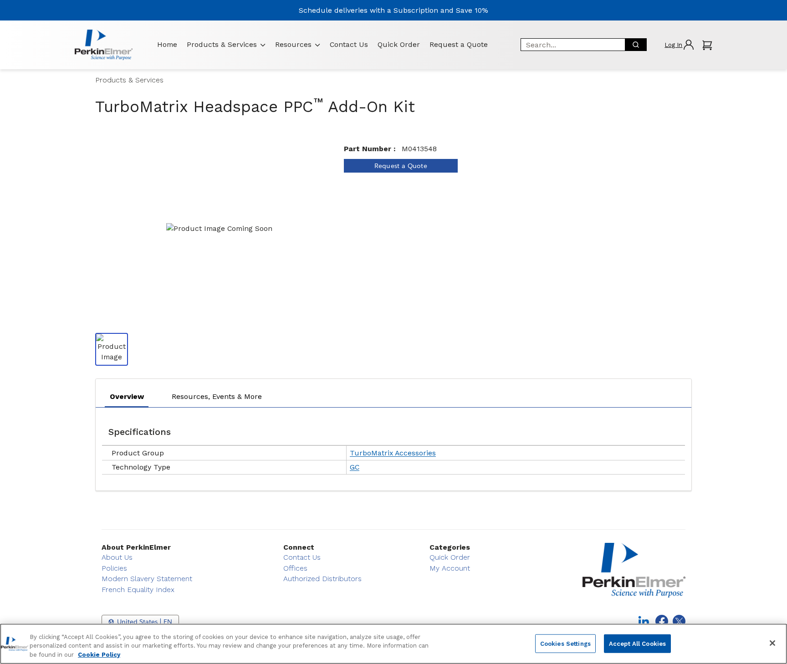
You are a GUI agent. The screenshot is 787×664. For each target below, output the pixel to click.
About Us (117, 557)
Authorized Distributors (322, 578)
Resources (293, 44)
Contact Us (349, 44)
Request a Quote (458, 44)
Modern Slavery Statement (147, 578)
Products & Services (222, 44)
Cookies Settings (565, 643)
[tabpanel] (393, 447)
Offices (295, 568)
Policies (114, 568)
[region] (393, 643)
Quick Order (399, 44)
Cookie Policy (99, 654)
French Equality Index (138, 589)
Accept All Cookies (637, 643)
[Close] (772, 643)
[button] (679, 45)
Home (167, 44)
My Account (449, 568)
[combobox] (569, 45)
